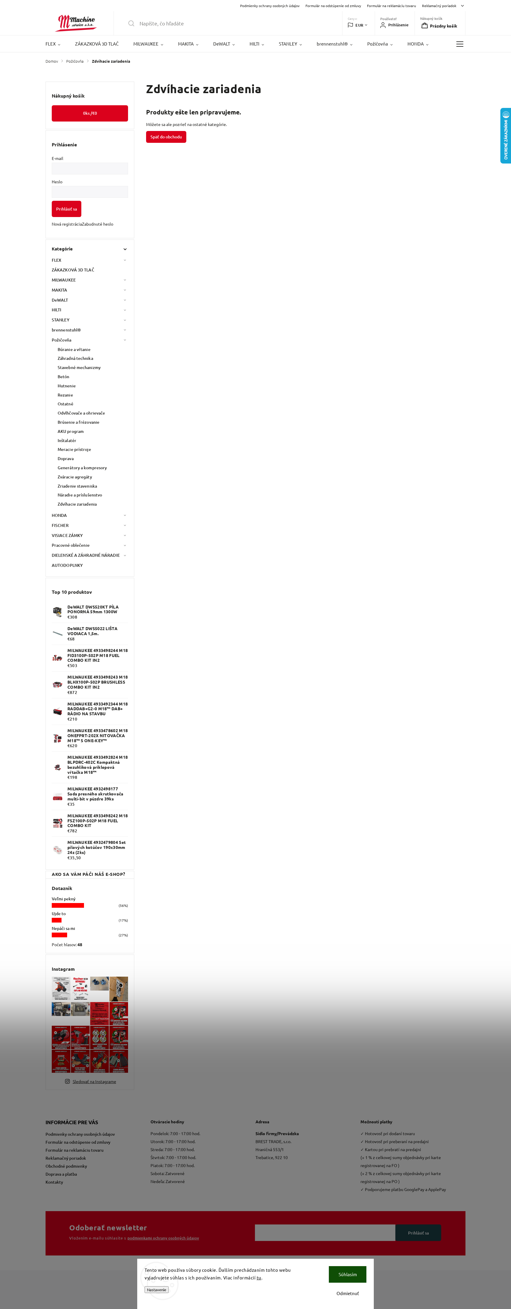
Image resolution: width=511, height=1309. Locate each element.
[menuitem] (57, 43)
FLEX (56, 260)
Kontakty (54, 1182)
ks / (90, 113)
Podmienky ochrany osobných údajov (270, 5)
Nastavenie (156, 1289)
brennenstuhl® (66, 330)
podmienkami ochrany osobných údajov (163, 1238)
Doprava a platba (61, 1174)
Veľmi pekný (63, 899)
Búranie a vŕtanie (74, 349)
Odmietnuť (348, 1293)
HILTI (57, 310)
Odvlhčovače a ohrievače (81, 413)
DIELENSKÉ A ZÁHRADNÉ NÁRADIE (86, 555)
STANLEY (60, 320)
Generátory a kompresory (82, 467)
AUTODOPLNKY (67, 565)
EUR (359, 25)
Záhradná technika (75, 358)
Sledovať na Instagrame (94, 1081)
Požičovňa (61, 340)
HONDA (59, 515)
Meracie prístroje (74, 449)
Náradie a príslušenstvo (80, 495)
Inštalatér (67, 440)
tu (259, 1277)
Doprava (66, 458)
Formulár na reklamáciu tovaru (391, 5)
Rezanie (65, 395)
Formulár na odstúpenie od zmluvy (333, 5)
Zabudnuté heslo (97, 223)
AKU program (71, 431)
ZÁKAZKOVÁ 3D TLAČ (73, 270)
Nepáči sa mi (63, 928)
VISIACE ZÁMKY (67, 535)
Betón (63, 376)
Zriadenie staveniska (77, 486)
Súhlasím (348, 1274)
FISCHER (60, 525)
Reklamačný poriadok (439, 5)
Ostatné (65, 404)
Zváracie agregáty (75, 477)
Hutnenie (67, 386)
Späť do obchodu (166, 137)
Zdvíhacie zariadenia (77, 504)
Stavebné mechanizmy (79, 367)
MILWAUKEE (64, 280)
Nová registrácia (67, 223)
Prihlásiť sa (66, 209)
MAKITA (59, 290)
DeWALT (60, 300)
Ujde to (59, 913)
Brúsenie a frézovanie (78, 422)
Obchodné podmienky (66, 1166)
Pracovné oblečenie (71, 545)
